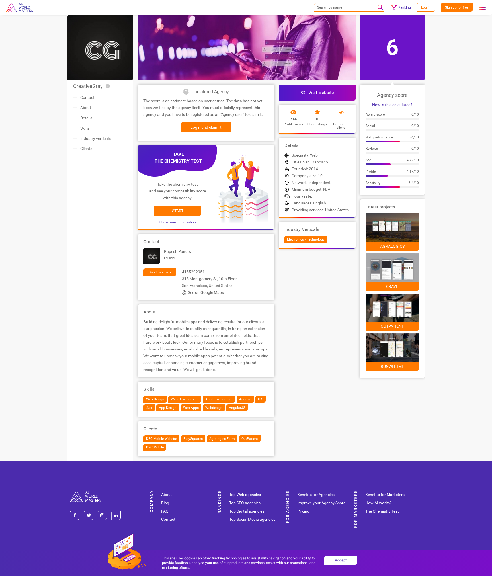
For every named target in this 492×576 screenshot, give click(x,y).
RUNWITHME (392, 366)
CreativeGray (88, 86)
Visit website (321, 92)
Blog (165, 503)
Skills (84, 128)
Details (86, 118)
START (177, 210)
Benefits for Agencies (316, 494)
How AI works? (378, 503)
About (85, 107)
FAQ (165, 511)
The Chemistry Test (382, 511)
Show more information (177, 222)
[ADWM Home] (85, 493)
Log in (425, 7)
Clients (86, 148)
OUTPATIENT (392, 326)
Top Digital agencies (246, 511)
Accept (341, 560)
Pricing (303, 511)
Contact (87, 97)
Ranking (404, 7)
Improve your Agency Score (321, 503)
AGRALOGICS (392, 246)
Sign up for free (456, 7)
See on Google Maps (206, 292)
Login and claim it (206, 127)
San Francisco (160, 272)
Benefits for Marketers (385, 494)
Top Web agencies (245, 494)
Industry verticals (95, 138)
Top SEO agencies (245, 503)
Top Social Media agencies (252, 519)
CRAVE (392, 286)
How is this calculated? (392, 105)
